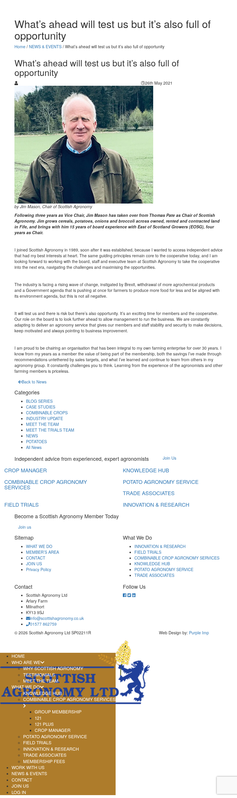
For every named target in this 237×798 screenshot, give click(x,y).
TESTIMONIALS (39, 675)
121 (38, 718)
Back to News (34, 382)
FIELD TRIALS (147, 552)
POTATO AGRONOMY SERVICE (163, 569)
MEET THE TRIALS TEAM (50, 430)
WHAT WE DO (39, 546)
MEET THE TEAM (42, 424)
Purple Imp (199, 632)
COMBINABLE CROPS (47, 412)
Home (19, 46)
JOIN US (34, 563)
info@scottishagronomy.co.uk (57, 618)
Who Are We (26, 662)
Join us (24, 527)
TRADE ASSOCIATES (154, 575)
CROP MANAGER (53, 730)
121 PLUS (44, 724)
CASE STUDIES (40, 407)
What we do (26, 687)
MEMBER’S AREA (42, 552)
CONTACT (35, 558)
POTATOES (36, 441)
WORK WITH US (28, 767)
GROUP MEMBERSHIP (58, 711)
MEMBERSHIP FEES (44, 761)
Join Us (169, 458)
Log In (19, 792)
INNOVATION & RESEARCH (160, 546)
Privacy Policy (38, 569)
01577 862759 (43, 624)
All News (34, 447)
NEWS (32, 436)
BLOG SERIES (39, 401)
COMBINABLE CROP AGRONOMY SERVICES (176, 558)
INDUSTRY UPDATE (44, 418)
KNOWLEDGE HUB (152, 563)
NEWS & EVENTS (45, 46)
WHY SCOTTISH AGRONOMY (53, 668)
